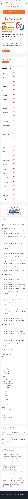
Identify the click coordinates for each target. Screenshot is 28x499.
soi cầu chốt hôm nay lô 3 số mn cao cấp (14, 335)
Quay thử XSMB (8, 417)
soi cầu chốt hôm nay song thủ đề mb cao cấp (13, 434)
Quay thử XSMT (6, 195)
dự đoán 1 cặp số (6, 456)
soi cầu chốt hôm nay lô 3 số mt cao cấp (14, 309)
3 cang (4, 454)
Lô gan (4, 138)
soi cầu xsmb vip (18, 475)
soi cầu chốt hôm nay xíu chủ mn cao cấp (14, 347)
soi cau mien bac (6, 465)
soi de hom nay (6, 478)
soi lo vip (4, 482)
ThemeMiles (23, 496)
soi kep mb (12, 478)
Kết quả (4, 86)
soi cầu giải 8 (19, 471)
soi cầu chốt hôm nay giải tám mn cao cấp (14, 333)
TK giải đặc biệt (6, 160)
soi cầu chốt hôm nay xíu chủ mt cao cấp (14, 318)
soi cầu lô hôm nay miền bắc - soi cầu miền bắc (12, 39)
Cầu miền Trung (6, 134)
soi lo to (4, 480)
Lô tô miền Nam (6, 177)
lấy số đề (4, 460)
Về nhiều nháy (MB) (6, 125)
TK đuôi (4, 156)
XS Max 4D (5, 99)
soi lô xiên (15, 482)
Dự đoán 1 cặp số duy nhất (16, 456)
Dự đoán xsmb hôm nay (8, 274)
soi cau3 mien (20, 460)
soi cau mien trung (14, 465)
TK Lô (3, 390)
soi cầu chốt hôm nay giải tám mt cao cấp (14, 308)
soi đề (11, 484)
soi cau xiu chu (12, 467)
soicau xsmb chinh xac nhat (8, 469)
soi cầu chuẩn (12, 471)
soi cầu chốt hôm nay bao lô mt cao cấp (12, 299)
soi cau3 (14, 460)
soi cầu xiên (5, 475)
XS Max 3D (5, 108)
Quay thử (4, 186)
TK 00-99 (4, 169)
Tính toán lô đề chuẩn (7, 352)
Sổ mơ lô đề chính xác (7, 31)
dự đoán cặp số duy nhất (15, 458)
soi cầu (16, 469)
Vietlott (4, 366)
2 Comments (12, 40)
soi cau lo (15, 463)
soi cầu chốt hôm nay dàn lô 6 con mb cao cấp (13, 439)
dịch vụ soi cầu (17, 454)
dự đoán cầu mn (6, 458)
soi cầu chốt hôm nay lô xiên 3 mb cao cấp (14, 284)
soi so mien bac (6, 484)
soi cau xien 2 (5, 467)
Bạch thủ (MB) (5, 112)
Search (5, 62)
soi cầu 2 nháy (5, 471)
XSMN (4, 77)
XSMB (4, 73)
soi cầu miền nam (6, 473)
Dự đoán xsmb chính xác (8, 228)
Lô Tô (3, 407)
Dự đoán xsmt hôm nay (9, 300)
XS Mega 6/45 (5, 95)
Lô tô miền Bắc (5, 173)
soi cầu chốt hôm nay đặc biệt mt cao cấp (14, 306)
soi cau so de (22, 465)
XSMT (4, 82)
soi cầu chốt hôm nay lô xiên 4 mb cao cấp (14, 286)
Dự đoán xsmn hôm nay (8, 324)
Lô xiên (4, 143)
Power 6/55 (7, 371)
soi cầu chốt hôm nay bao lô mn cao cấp (14, 326)
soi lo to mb (10, 480)
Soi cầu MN (14, 473)
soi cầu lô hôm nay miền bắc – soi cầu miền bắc (14, 3)
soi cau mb (21, 463)
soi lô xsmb (21, 482)
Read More (5, 50)
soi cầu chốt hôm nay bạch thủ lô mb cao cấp (13, 432)
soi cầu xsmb (11, 475)
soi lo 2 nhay (18, 478)
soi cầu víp (19, 473)
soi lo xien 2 (10, 482)
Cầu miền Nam (5, 130)
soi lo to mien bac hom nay (19, 480)
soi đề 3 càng (16, 484)
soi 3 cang (10, 460)
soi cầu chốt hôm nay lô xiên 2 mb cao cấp (14, 282)
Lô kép (4, 147)
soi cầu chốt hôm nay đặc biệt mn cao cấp (14, 331)
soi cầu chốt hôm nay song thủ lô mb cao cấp (13, 437)
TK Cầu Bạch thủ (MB (9, 378)
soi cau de (10, 463)
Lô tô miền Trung (6, 182)
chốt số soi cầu (10, 454)
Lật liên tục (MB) (8, 379)
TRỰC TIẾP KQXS (6, 354)
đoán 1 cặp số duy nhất (7, 486)
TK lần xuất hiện (6, 164)
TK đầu (4, 151)
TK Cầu (4, 376)
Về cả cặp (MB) (5, 121)
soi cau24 (5, 463)
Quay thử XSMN (6, 199)
